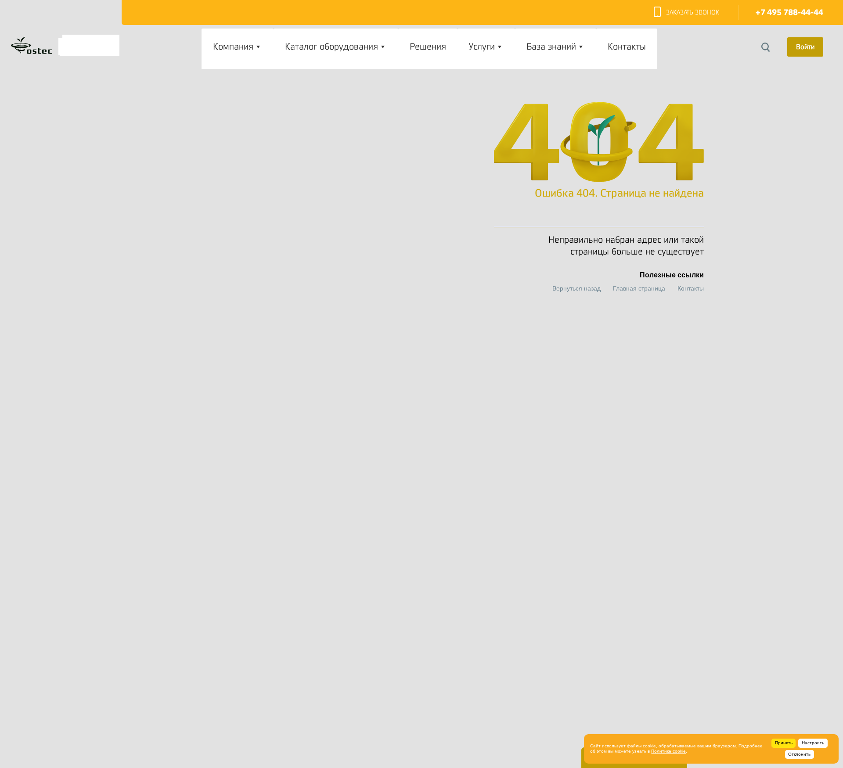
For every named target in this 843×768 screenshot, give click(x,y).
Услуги (482, 46)
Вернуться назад (576, 288)
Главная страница (639, 288)
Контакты (627, 46)
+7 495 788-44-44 (789, 12)
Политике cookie (668, 751)
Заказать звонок (692, 12)
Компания (233, 46)
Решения (428, 46)
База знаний (551, 46)
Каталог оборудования (331, 46)
